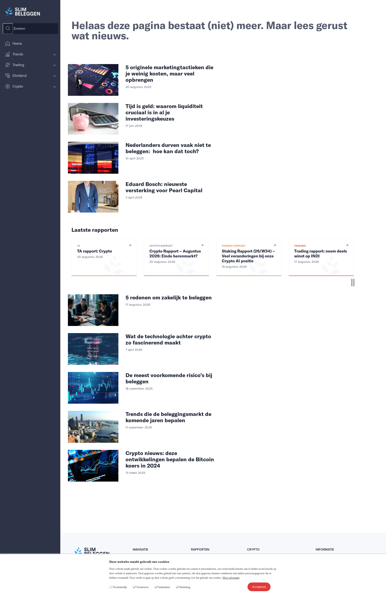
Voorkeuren (142, 587)
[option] (104, 257)
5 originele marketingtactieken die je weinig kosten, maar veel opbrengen (169, 73)
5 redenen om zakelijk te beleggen (169, 297)
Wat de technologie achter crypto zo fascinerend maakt (168, 339)
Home (17, 44)
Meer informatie (230, 577)
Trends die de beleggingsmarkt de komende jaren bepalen (168, 417)
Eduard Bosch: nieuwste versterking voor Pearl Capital (164, 187)
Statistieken (164, 587)
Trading (18, 65)
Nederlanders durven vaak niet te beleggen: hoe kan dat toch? (168, 148)
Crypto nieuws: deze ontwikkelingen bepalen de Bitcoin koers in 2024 (170, 459)
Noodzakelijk (120, 587)
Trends (18, 54)
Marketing (184, 587)
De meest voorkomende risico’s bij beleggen (169, 378)
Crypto (18, 86)
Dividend (20, 76)
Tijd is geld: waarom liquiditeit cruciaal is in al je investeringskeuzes (164, 112)
